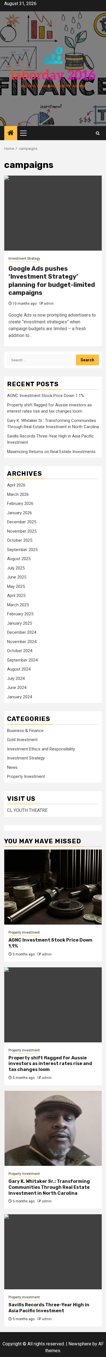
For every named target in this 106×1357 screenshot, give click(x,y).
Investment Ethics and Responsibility (41, 749)
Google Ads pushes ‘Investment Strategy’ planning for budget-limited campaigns (51, 281)
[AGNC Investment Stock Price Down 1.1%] (53, 887)
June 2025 (16, 577)
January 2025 (19, 623)
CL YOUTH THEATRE (27, 810)
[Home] (11, 133)
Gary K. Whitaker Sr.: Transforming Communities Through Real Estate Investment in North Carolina (49, 1187)
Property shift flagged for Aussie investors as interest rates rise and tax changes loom (50, 1063)
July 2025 (16, 568)
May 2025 (16, 586)
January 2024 (19, 696)
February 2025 (20, 613)
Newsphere (79, 1344)
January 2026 (19, 512)
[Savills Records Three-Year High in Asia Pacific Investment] (53, 1251)
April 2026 (16, 485)
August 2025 (19, 558)
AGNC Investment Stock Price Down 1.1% (45, 395)
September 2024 (22, 660)
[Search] (97, 133)
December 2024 (21, 632)
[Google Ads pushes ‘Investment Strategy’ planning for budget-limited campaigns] (53, 213)
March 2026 (18, 494)
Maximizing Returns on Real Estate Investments (51, 451)
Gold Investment (22, 739)
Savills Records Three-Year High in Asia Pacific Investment (48, 1307)
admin (49, 304)
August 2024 (19, 669)
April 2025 (16, 595)
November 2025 (21, 531)
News (12, 767)
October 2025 (19, 540)
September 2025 (22, 549)
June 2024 (16, 687)
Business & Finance (25, 730)
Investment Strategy (24, 259)
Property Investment (26, 776)
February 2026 (20, 503)
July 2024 (16, 678)
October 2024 (19, 650)
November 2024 (21, 641)
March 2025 (18, 604)
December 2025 (21, 521)
